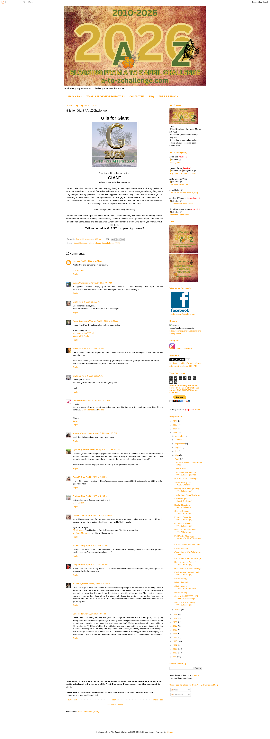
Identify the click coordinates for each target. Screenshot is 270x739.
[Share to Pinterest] (123, 239)
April (177, 459)
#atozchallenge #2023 (111, 243)
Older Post (158, 700)
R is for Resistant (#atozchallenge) (182, 506)
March (178, 609)
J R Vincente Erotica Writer (181, 203)
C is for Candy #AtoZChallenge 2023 (185, 587)
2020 (175, 622)
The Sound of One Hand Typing (183, 193)
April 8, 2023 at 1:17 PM (106, 433)
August (178, 447)
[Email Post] (107, 239)
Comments (178, 695)
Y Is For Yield (180, 468)
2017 (175, 633)
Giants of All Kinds (81, 336)
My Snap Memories (81, 533)
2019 (175, 626)
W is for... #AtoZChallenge (186, 478)
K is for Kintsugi (181, 548)
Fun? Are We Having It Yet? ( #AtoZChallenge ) (187, 573)
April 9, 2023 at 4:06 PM (95, 614)
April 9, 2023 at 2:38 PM (99, 584)
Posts (175, 690)
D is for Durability (182, 582)
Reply (75, 274)
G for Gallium (79, 503)
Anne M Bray (79, 477)
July (177, 451)
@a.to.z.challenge (183, 348)
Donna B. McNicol (81, 515)
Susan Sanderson (81, 283)
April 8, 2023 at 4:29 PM (96, 496)
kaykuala (77, 376)
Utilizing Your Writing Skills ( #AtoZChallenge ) (186, 490)
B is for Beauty (180, 592)
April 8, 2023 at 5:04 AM (91, 261)
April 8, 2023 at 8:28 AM (107, 321)
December (180, 436)
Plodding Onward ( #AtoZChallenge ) (183, 518)
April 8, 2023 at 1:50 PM (110, 450)
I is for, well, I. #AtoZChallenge (187, 558)
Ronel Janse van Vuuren (84, 321)
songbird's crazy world (83, 433)
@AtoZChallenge (80, 243)
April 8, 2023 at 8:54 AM (93, 376)
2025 (175, 425)
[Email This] (112, 239)
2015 (175, 641)
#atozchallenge (94, 243)
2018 (175, 630)
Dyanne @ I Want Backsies (85, 450)
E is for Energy (180, 578)
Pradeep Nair (79, 496)
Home (115, 700)
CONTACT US (137, 96)
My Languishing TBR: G (83, 333)
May (177, 455)
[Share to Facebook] (120, 239)
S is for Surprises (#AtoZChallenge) (183, 500)
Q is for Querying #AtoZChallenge (182, 512)
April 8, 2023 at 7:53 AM (90, 302)
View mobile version (114, 705)
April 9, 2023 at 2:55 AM (97, 564)
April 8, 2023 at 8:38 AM (93, 348)
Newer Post (72, 700)
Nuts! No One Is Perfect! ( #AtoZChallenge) (185, 531)
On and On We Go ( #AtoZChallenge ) (183, 524)
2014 (175, 645)
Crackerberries (80, 400)
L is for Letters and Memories (187, 544)
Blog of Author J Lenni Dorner (182, 173)
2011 (175, 657)
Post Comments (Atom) (88, 711)
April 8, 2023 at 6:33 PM (101, 515)
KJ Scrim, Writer (80, 584)
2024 (175, 429)
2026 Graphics (74, 96)
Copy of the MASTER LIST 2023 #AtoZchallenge (186, 597)
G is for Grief (78, 270)
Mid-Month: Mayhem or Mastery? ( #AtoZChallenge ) (187, 538)
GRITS (101, 410)
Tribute (197, 409)
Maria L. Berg (79, 545)
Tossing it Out (175, 162)
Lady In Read (79, 564)
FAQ (151, 96)
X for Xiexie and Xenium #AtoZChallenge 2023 (185, 473)
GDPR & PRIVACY (168, 96)
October (179, 440)
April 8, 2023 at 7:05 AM (101, 283)
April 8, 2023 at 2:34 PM (96, 477)
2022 (175, 614)
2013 (175, 649)
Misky (75, 302)
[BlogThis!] (115, 239)
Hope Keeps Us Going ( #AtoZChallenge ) (184, 563)
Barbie (75, 421)
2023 (175, 432)
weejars (76, 261)
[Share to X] (117, 239)
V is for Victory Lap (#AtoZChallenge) (183, 483)
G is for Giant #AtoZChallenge (187, 568)
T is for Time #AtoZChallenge (187, 495)
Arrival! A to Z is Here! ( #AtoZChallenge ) (184, 603)
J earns (195, 675)
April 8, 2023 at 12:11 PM (98, 400)
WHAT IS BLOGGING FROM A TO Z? (105, 96)
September (180, 444)
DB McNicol (78, 530)
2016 (175, 637)
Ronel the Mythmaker (179, 215)
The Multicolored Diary (179, 184)
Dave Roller (78, 614)
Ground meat (88, 410)
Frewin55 (77, 348)
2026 (175, 421)
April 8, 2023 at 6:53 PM (97, 545)
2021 (175, 618)
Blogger (170, 732)
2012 (175, 653)
